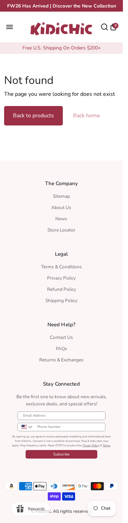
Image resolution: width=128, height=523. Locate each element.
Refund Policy (61, 289)
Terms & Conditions (61, 267)
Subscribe (61, 454)
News (61, 218)
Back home (86, 115)
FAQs (61, 348)
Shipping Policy (61, 300)
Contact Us (61, 337)
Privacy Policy (61, 278)
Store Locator (61, 230)
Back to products (33, 115)
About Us (61, 207)
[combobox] (26, 427)
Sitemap (61, 196)
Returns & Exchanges (61, 360)
